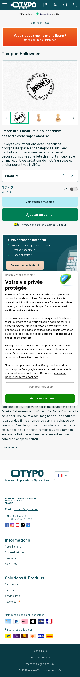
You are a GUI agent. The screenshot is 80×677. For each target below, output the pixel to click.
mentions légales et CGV (40, 664)
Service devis (13, 596)
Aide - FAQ (11, 563)
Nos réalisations (14, 552)
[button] (40, 386)
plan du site (40, 650)
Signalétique (12, 584)
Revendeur (11, 601)
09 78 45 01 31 (19, 515)
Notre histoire (13, 546)
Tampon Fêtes (41, 22)
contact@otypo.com (26, 509)
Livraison (10, 558)
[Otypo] (23, 5)
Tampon (10, 590)
